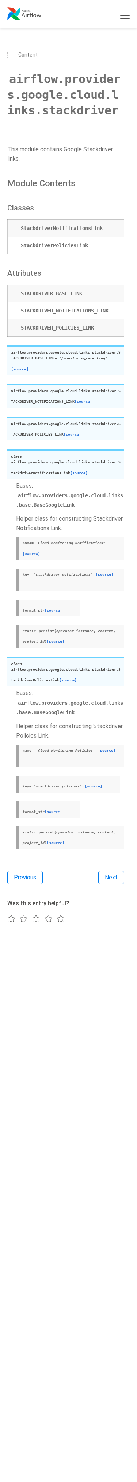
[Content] (12, 54)
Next (111, 877)
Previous (25, 877)
